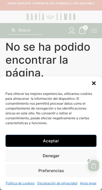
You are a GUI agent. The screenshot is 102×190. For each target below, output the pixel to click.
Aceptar (51, 140)
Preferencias (51, 170)
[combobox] (25, 30)
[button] (94, 83)
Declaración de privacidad (57, 183)
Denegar (51, 155)
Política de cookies (20, 183)
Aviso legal (88, 183)
